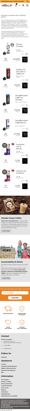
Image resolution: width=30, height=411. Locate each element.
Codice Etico (4, 392)
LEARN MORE (6, 231)
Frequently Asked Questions (9, 366)
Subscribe (15, 298)
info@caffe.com (8, 348)
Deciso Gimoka (19, 45)
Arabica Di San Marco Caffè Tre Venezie (21, 72)
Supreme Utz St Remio (20, 146)
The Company (5, 379)
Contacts (3, 364)
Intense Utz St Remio (21, 172)
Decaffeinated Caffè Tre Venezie (21, 97)
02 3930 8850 (7, 345)
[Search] (23, 5)
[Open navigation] (27, 5)
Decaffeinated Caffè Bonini (21, 121)
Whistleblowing (5, 394)
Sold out (24, 186)
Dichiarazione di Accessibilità (9, 396)
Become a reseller (6, 381)
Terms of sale (4, 387)
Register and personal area (8, 368)
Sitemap (3, 389)
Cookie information (6, 385)
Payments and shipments (8, 370)
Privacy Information (6, 383)
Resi (2, 372)
